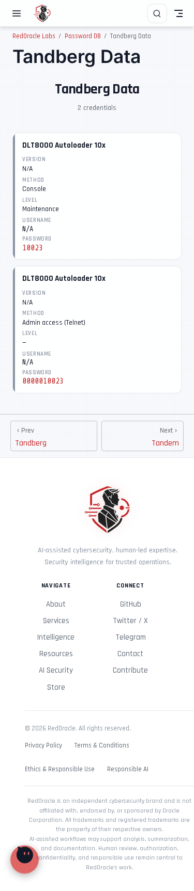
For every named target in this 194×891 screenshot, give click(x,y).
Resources (56, 654)
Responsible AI (127, 769)
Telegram (130, 637)
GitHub (130, 604)
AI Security (56, 670)
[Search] (157, 13)
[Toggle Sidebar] (18, 13)
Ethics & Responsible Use (60, 769)
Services (56, 621)
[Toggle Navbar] (178, 13)
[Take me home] (45, 13)
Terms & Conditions (101, 745)
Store (56, 687)
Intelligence (55, 637)
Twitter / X (130, 621)
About (56, 604)
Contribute (130, 670)
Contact (130, 654)
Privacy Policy (43, 745)
